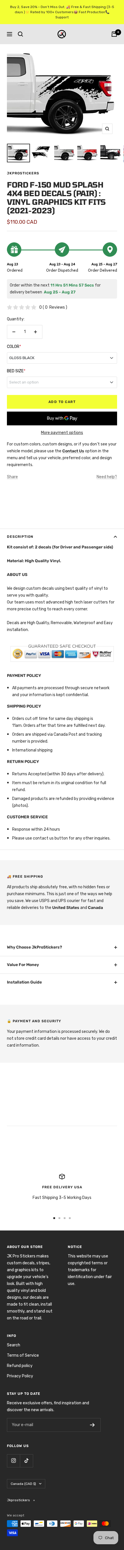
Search (13, 1345)
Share (12, 476)
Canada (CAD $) (23, 1484)
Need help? (107, 476)
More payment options (62, 432)
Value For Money (23, 964)
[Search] (20, 34)
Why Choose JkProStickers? (34, 947)
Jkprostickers (23, 173)
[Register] (92, 1425)
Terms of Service (23, 1355)
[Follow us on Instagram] (13, 1460)
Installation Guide (24, 982)
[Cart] (114, 34)
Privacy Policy (20, 1376)
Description (20, 537)
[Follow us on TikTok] (26, 1460)
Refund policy (20, 1365)
